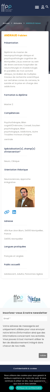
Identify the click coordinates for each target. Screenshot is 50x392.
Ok (11, 388)
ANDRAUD (10, 35)
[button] (37, 7)
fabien (22, 35)
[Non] (45, 382)
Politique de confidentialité (29, 388)
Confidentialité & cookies (25, 368)
